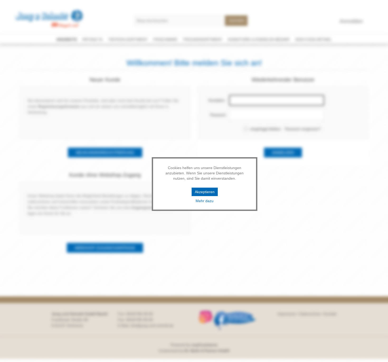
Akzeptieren (205, 192)
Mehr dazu (205, 201)
